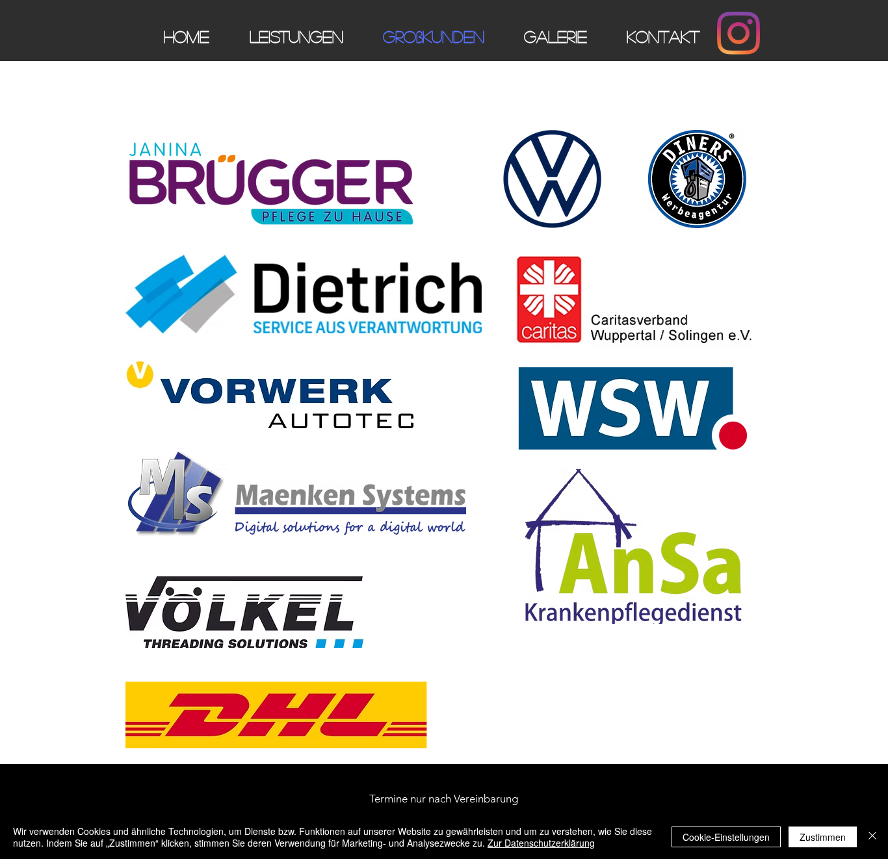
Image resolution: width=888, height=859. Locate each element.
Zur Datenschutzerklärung (541, 842)
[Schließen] (872, 837)
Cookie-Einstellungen (726, 836)
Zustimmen (823, 836)
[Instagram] (738, 33)
